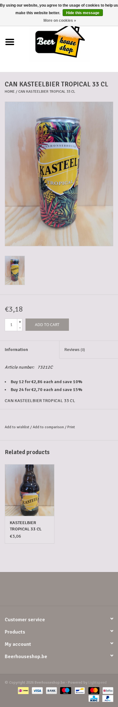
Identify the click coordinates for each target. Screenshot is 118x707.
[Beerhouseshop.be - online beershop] (69, 41)
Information (16, 349)
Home (10, 91)
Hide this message (82, 13)
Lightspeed (97, 682)
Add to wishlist (17, 427)
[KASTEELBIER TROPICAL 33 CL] (29, 490)
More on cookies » (59, 20)
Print (71, 427)
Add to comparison (49, 427)
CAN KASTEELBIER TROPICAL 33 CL (46, 91)
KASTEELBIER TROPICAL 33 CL (26, 526)
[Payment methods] (23, 690)
